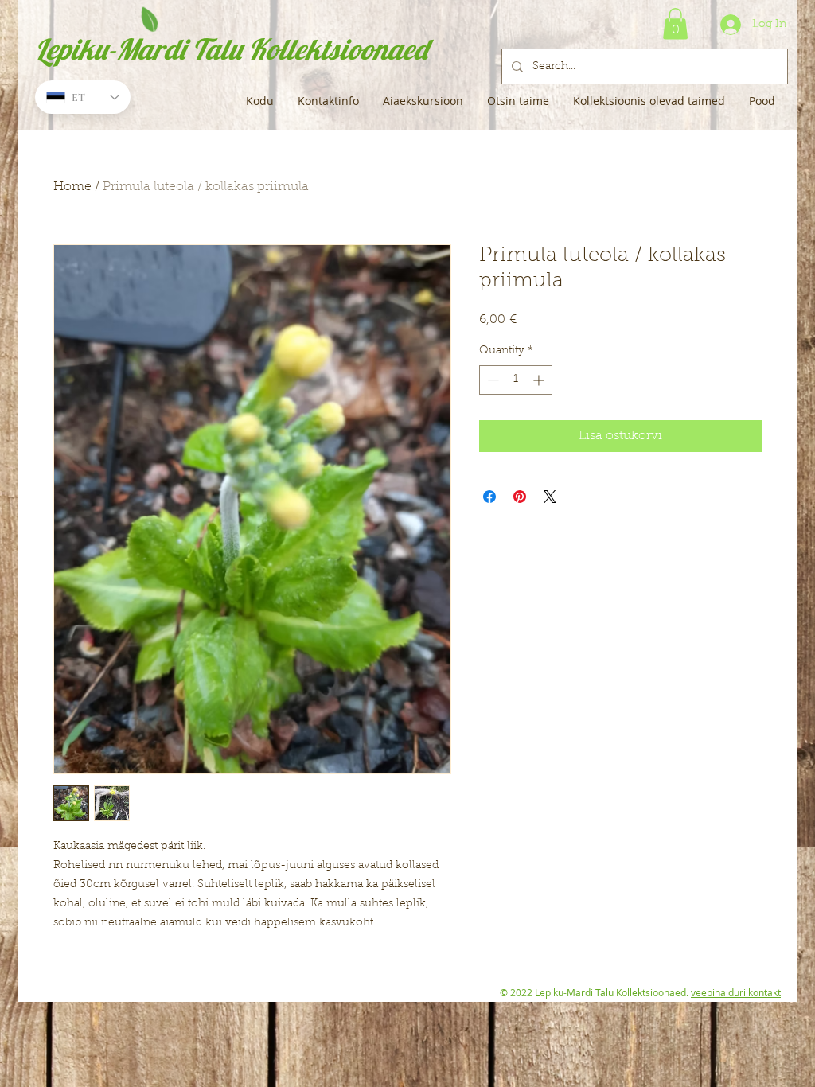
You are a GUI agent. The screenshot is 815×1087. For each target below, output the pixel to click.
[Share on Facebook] (489, 496)
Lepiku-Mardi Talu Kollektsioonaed (231, 49)
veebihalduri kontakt (736, 992)
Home (72, 187)
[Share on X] (550, 496)
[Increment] (540, 380)
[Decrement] (491, 380)
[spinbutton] (515, 380)
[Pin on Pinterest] (519, 496)
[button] (675, 23)
